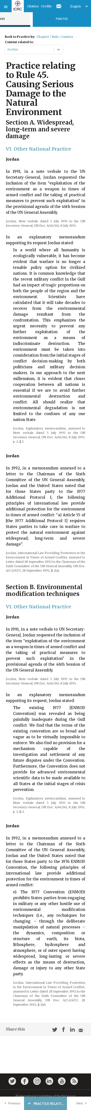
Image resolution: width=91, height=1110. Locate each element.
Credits (46, 6)
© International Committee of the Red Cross (46, 1096)
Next (79, 1103)
